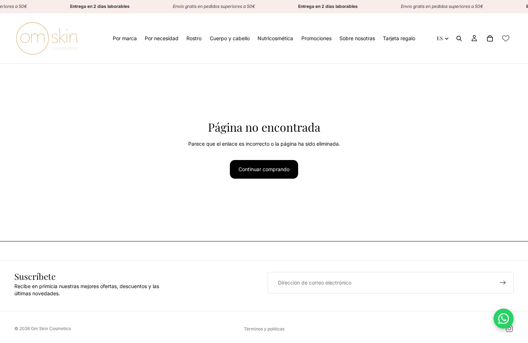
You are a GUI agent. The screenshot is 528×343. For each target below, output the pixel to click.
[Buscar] (459, 38)
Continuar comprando (264, 169)
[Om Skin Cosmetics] (46, 38)
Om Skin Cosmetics (51, 328)
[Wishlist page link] (505, 38)
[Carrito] (490, 38)
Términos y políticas (264, 329)
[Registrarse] (502, 282)
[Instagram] (509, 328)
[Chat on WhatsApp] (504, 319)
